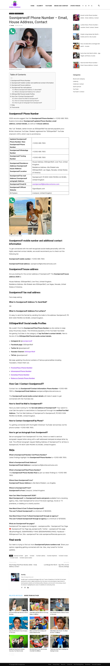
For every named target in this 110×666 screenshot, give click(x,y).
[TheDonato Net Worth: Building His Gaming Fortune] (59, 641)
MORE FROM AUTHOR (31, 595)
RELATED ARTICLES (16, 595)
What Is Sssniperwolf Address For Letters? (28, 92)
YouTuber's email (14, 557)
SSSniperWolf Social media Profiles (23, 94)
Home (32, 6)
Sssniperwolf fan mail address (22, 87)
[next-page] (13, 654)
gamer (26, 555)
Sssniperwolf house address (21, 85)
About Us (63, 664)
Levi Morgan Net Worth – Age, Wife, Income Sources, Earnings (56, 565)
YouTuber (48, 6)
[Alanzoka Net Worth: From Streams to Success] (18, 623)
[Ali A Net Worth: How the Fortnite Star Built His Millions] (39, 641)
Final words (15, 107)
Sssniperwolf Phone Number (20, 80)
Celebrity (40, 6)
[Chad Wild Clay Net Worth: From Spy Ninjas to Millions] (39, 604)
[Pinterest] (88, 5)
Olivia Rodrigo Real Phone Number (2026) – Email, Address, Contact (23, 565)
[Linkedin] (28, 588)
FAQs (13, 105)
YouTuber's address (40, 555)
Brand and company (61, 6)
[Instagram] (86, 5)
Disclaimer (87, 664)
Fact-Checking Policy (79, 664)
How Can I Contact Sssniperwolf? (23, 96)
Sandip (12, 25)
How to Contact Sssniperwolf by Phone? (27, 100)
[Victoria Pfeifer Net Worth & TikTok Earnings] (18, 604)
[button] (99, 6)
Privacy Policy (56, 664)
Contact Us (69, 664)
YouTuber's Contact (19, 13)
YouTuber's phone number (26, 557)
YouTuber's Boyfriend (52, 555)
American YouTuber (18, 555)
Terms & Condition (96, 664)
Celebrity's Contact (78, 84)
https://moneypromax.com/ (27, 577)
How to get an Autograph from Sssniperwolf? (28, 103)
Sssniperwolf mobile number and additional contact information (33, 83)
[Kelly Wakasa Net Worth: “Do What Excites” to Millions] (59, 623)
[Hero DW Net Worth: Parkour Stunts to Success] (59, 604)
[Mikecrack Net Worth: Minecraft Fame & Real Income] (39, 623)
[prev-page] (10, 654)
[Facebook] (83, 5)
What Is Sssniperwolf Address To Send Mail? (28, 89)
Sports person (75, 6)
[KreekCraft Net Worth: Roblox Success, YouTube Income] (18, 641)
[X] (91, 5)
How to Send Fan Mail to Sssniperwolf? (26, 98)
